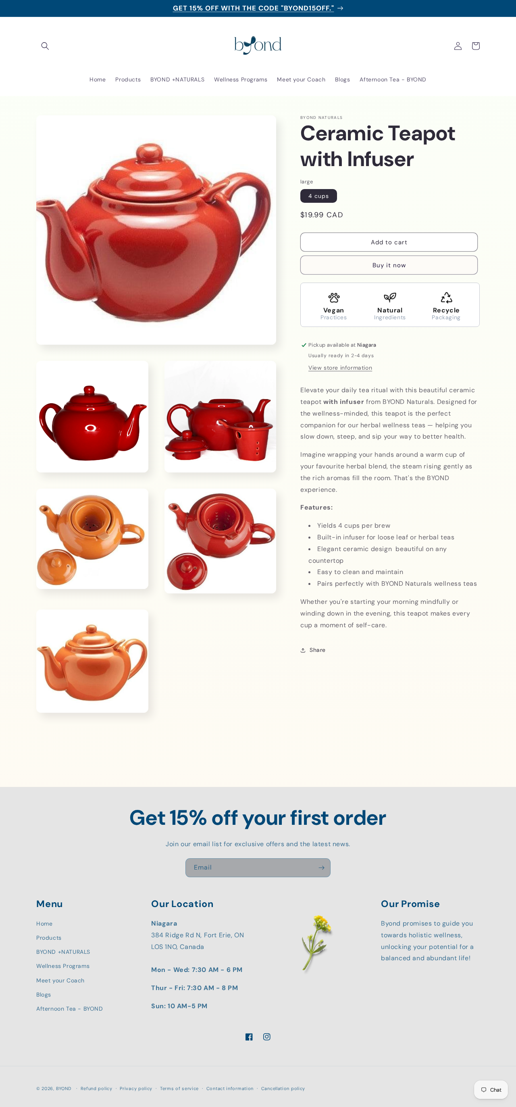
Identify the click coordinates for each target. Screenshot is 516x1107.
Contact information (230, 1088)
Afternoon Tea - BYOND (69, 1008)
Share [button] (318, 649)
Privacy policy (136, 1088)
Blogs (43, 994)
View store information (340, 368)
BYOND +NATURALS (63, 951)
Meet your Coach (60, 980)
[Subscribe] (321, 867)
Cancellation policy (283, 1088)
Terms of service (179, 1088)
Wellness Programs (62, 966)
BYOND (64, 1088)
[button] (45, 46)
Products (49, 937)
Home (44, 923)
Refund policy (96, 1088)
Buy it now (389, 266)
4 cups (318, 196)
